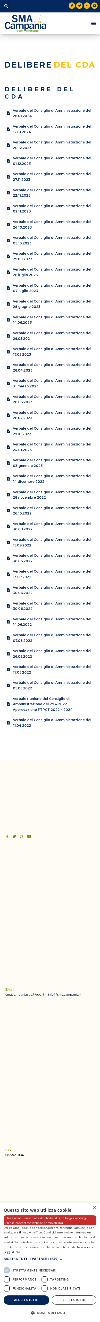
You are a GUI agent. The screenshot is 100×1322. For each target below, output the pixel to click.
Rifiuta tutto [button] (73, 1300)
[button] (6, 6)
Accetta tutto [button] (26, 1300)
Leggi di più (12, 1252)
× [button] (94, 1208)
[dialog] (50, 1262)
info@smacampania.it (64, 994)
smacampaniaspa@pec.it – (26, 994)
